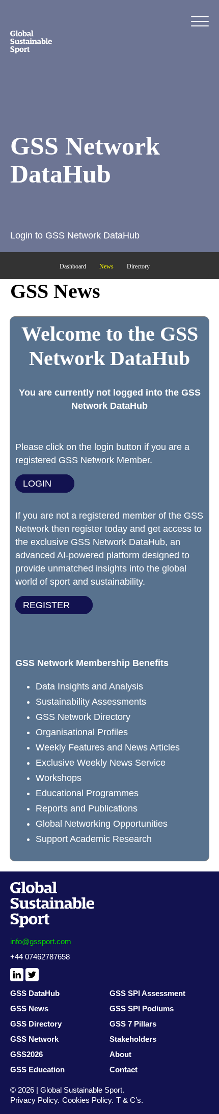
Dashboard (73, 266)
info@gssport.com (40, 941)
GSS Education (37, 1069)
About (120, 1054)
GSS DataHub (35, 993)
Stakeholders (133, 1039)
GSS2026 (26, 1054)
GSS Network (34, 1039)
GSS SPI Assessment (147, 993)
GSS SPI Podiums (142, 1008)
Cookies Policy (87, 1100)
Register (46, 605)
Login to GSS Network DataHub (75, 235)
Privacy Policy (34, 1100)
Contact (124, 1069)
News (106, 266)
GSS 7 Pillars (133, 1023)
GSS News (29, 1008)
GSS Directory (36, 1023)
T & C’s (128, 1100)
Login (37, 483)
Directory (138, 266)
